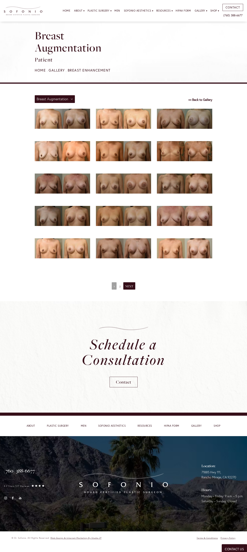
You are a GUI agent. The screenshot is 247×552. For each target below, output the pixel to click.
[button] (5, 498)
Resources (163, 10)
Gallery (200, 10)
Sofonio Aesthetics (137, 10)
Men (117, 10)
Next (129, 286)
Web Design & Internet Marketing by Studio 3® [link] (76, 538)
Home (66, 10)
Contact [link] (233, 7)
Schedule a (123, 351)
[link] (19, 470)
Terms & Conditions (207, 538)
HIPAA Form (183, 10)
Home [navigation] (40, 70)
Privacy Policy (228, 538)
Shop (213, 10)
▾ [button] (84, 10)
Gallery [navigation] (57, 70)
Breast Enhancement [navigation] (89, 70)
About (78, 10)
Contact (123, 382)
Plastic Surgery (99, 10)
